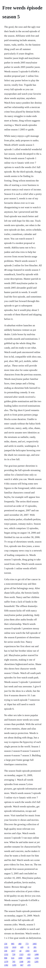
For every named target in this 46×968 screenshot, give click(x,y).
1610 (14, 947)
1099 (20, 958)
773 (27, 944)
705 (13, 962)
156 (5, 944)
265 (28, 962)
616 (12, 958)
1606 (28, 958)
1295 (36, 962)
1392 (6, 965)
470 (28, 965)
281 (34, 947)
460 (19, 944)
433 (35, 951)
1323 (21, 954)
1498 (37, 954)
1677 (13, 951)
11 (28, 947)
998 (5, 958)
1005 (35, 944)
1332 (6, 947)
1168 (21, 962)
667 (21, 965)
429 (21, 947)
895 (12, 944)
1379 (6, 962)
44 (20, 951)
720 (13, 954)
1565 (27, 951)
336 (5, 951)
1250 (37, 958)
